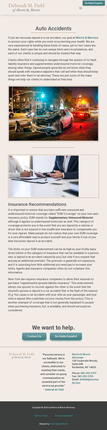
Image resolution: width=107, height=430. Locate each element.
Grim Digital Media (59, 423)
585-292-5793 (85, 376)
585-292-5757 (88, 373)
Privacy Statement (64, 415)
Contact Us (34, 336)
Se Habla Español (94, 3)
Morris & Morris (86, 37)
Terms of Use (41, 415)
